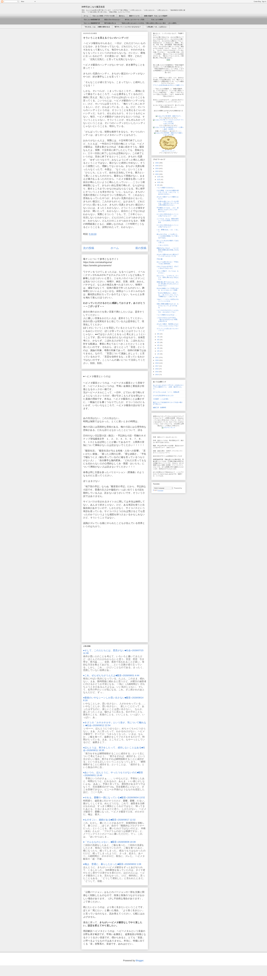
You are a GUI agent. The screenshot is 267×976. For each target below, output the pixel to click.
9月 (158, 185)
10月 (159, 182)
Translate (160, 490)
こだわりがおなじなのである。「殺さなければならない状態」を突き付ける (168, 319)
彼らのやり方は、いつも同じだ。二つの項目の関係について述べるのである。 (168, 236)
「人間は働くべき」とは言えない (156, 27)
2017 (157, 366)
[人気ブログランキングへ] (168, 149)
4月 (158, 345)
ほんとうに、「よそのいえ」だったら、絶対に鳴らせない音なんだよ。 (168, 277)
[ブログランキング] (168, 427)
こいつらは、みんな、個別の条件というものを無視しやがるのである (168, 220)
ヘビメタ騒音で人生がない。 (166, 187)
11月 (158, 179)
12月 (159, 177)
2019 (157, 363)
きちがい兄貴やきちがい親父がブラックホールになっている (168, 255)
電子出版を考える (110, 23)
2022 (157, 174)
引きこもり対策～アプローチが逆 (104, 16)
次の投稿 (88, 248)
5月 (158, 342)
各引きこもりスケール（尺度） (135, 19)
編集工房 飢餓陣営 (159, 407)
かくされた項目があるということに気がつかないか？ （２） (168, 215)
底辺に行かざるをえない (112, 19)
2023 (157, 171)
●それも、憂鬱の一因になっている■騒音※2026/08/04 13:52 (114, 797)
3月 (158, 348)
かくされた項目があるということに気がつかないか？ (168, 226)
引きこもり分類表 (156, 19)
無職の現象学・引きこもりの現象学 (155, 16)
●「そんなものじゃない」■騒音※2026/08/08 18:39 (109, 842)
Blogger (139, 960)
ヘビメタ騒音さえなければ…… (167, 315)
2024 (157, 168)
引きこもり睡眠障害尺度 (92, 23)
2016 (157, 369)
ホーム (86, 16)
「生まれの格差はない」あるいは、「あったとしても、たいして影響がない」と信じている (168, 294)
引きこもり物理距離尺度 (92, 19)
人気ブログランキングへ (168, 151)
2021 (157, 357)
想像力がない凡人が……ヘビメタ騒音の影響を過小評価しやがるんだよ (168, 249)
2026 (157, 163)
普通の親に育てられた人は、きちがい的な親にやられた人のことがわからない (168, 283)
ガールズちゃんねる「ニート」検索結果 (166, 392)
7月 (158, 337)
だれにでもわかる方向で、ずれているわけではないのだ (168, 267)
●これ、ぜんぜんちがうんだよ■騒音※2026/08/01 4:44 (111, 675)
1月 (158, 354)
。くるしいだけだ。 (163, 245)
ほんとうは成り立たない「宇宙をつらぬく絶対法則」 (168, 262)
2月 (158, 351)
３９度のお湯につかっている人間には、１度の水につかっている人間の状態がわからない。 (168, 203)
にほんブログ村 (168, 123)
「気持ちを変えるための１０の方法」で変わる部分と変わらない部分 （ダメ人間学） (148, 23)
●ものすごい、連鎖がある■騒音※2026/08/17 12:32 (109, 819)
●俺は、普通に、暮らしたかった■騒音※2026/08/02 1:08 (112, 864)
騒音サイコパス (134, 16)
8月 (158, 334)
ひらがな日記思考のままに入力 (163, 395)
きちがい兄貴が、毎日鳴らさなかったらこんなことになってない (168, 325)
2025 (157, 165)
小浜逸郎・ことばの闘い (161, 399)
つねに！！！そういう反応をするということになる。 (168, 300)
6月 (158, 339)
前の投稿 (140, 248)
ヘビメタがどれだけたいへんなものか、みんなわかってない (168, 311)
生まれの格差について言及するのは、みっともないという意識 (168, 289)
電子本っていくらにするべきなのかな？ (128, 27)
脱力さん (122, 16)
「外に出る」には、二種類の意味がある (97, 27)
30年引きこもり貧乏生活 (93, 7)
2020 (157, 360)
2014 (157, 374)
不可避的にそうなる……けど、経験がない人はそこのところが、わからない (168, 209)
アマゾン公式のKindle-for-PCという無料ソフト (168, 85)
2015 (157, 371)
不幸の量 (159, 259)
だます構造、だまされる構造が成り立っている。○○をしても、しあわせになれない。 (168, 192)
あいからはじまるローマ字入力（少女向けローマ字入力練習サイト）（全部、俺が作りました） (168, 387)
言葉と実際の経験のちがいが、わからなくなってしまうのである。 (168, 305)
